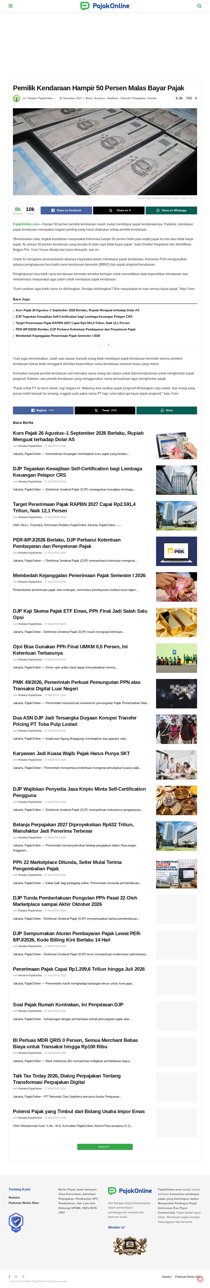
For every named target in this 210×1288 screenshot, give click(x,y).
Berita (89, 98)
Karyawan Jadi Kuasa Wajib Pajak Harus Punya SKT (71, 753)
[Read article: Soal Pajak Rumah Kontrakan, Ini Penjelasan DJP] (176, 1016)
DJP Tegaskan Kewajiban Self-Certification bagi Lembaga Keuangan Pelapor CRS (74, 316)
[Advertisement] (105, 43)
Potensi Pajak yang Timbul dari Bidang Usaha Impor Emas (79, 1111)
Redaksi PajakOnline (40, 98)
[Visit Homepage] (105, 6)
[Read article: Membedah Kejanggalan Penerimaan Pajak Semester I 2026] (176, 587)
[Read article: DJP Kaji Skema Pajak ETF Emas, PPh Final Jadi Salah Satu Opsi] (176, 622)
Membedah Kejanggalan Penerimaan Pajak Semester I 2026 (58, 335)
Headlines (113, 98)
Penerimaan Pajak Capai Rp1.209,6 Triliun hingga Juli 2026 (79, 969)
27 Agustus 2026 (55, 446)
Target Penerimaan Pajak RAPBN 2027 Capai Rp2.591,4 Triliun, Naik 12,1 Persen (73, 323)
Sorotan (151, 98)
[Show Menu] (11, 6)
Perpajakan (139, 98)
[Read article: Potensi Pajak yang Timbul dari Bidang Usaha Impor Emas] (176, 1123)
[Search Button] (199, 6)
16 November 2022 (70, 98)
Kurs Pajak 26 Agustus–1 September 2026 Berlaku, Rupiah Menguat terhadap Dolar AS (77, 310)
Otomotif (125, 98)
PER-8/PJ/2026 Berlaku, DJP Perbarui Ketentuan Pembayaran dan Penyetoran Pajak (76, 329)
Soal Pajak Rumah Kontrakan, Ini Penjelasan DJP (68, 1004)
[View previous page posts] (101, 345)
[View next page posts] (109, 345)
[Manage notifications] (200, 1279)
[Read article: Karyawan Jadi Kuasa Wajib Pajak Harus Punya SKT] (176, 765)
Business (99, 98)
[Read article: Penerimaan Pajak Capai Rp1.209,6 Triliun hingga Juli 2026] (176, 980)
